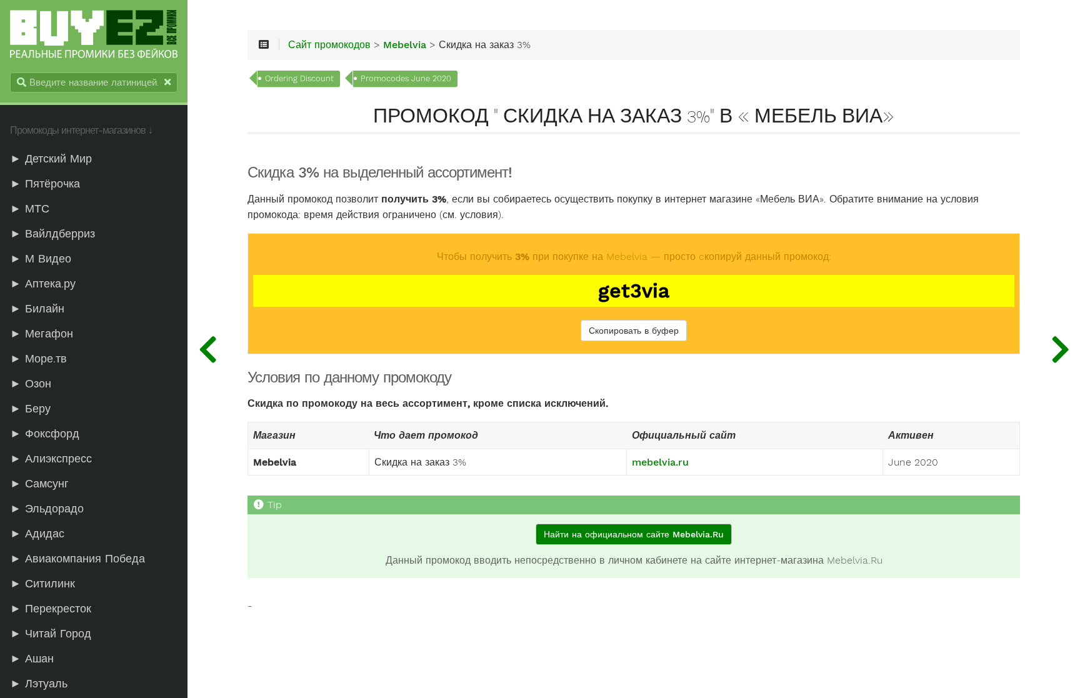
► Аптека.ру (43, 283)
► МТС (29, 208)
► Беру (30, 408)
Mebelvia (404, 45)
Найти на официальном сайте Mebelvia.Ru (634, 534)
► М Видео (40, 258)
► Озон (30, 383)
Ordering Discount (299, 78)
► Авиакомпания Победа (77, 558)
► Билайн (37, 308)
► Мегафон (41, 333)
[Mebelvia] (208, 349)
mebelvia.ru (660, 462)
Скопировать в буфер (634, 331)
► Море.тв (38, 358)
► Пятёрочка (45, 183)
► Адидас (37, 533)
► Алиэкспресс (51, 458)
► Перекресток (50, 608)
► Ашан (32, 658)
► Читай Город (50, 633)
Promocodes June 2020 (406, 78)
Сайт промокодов (329, 45)
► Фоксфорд (44, 433)
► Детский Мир (51, 158)
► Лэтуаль (39, 683)
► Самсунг (39, 483)
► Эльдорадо (47, 508)
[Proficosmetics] (1060, 349)
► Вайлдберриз (52, 233)
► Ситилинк (42, 583)
